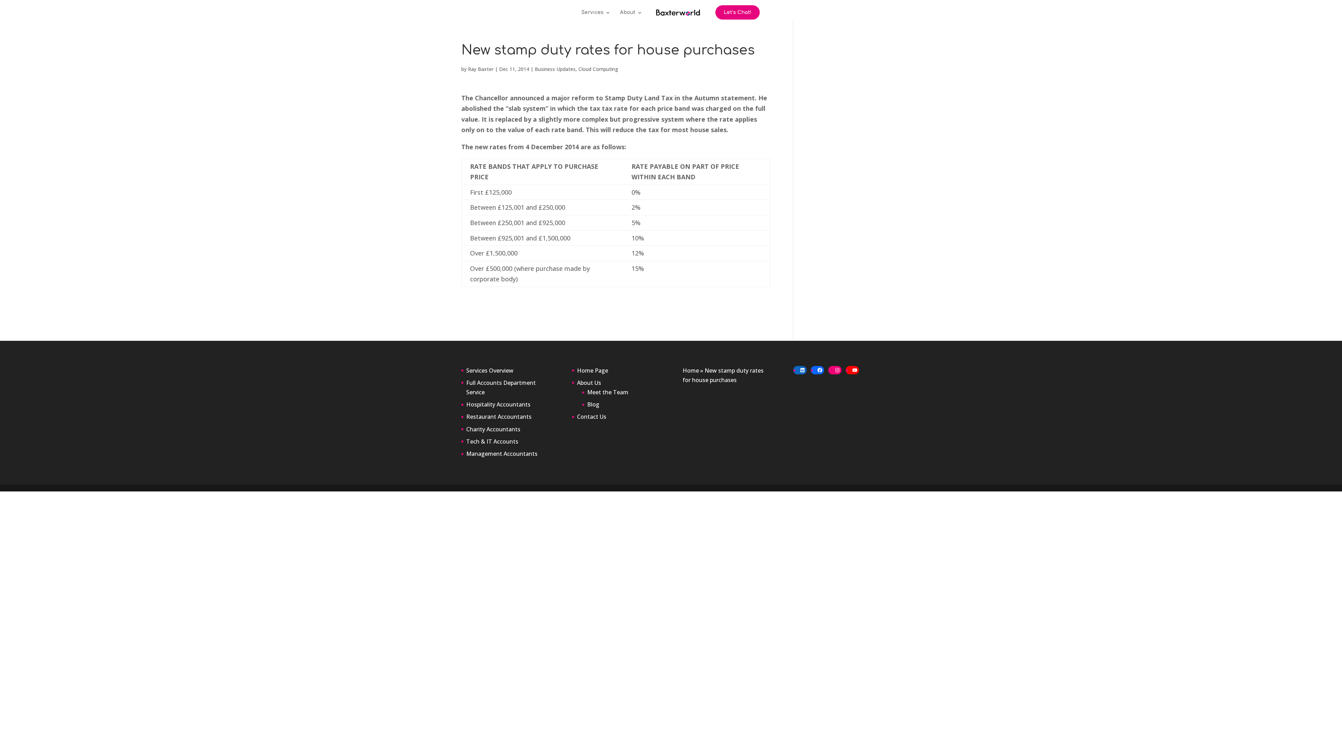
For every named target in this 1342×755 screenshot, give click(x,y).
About (627, 12)
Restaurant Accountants (499, 416)
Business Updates (555, 69)
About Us (589, 383)
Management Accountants (501, 454)
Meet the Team (607, 392)
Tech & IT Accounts (492, 441)
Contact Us (591, 416)
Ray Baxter (480, 69)
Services (593, 12)
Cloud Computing (598, 69)
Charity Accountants (493, 429)
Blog (593, 404)
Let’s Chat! (737, 12)
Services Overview (489, 370)
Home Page (592, 370)
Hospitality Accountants (498, 404)
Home (691, 370)
